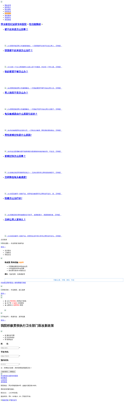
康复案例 (8, 15)
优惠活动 (8, 13)
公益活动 (4, 380)
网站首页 (8, 5)
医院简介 (8, 7)
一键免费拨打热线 (19, 282)
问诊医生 (4, 282)
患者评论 (8, 17)
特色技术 (8, 11)
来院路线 (8, 19)
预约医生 (10, 282)
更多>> (3, 247)
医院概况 (4, 378)
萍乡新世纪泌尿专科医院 (14, 24)
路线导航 (5, 400)
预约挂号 (14, 400)
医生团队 (8, 9)
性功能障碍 (35, 24)
